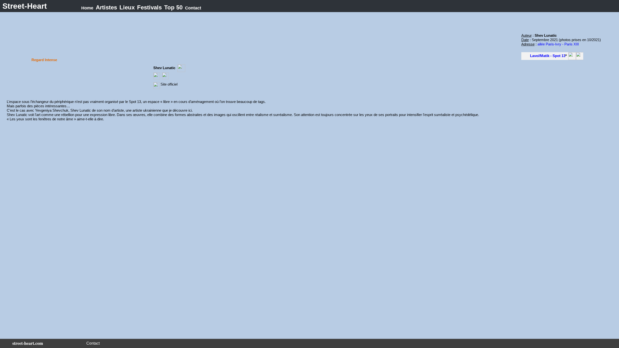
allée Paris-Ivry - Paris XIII (558, 44)
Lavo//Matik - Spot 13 (547, 56)
